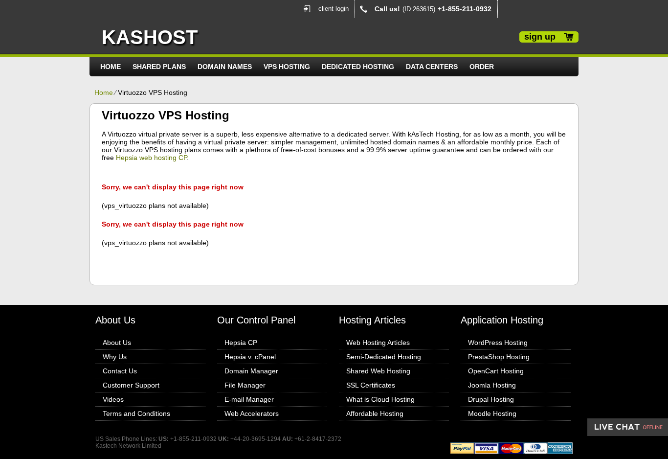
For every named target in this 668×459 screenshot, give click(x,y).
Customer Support (131, 385)
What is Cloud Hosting (380, 399)
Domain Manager (251, 371)
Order (481, 66)
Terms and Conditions (136, 413)
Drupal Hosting (491, 399)
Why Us (115, 357)
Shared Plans (159, 66)
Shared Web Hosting (378, 371)
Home (110, 66)
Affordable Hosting (374, 413)
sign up (540, 37)
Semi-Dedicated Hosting (383, 357)
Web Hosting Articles (378, 342)
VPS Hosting (287, 66)
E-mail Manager (249, 399)
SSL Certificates (370, 385)
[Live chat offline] (627, 427)
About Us (117, 342)
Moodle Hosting (492, 413)
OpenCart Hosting (496, 371)
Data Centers (432, 66)
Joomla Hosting (492, 385)
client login (333, 8)
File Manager (245, 385)
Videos (113, 399)
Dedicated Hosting (358, 66)
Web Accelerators (251, 413)
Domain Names (225, 66)
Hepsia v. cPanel (250, 357)
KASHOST (150, 37)
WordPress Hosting (498, 342)
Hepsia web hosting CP (151, 157)
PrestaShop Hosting (499, 357)
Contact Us (120, 371)
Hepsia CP (240, 342)
